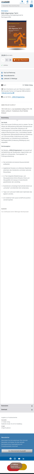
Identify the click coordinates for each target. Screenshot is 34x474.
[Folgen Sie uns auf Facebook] (11, 458)
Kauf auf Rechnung (9, 72)
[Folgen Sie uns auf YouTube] (19, 458)
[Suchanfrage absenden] (31, 5)
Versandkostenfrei (9, 75)
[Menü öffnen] (32, 1)
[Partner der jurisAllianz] (17, 467)
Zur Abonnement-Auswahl (17, 451)
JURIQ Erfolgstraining (18, 97)
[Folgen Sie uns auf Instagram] (15, 458)
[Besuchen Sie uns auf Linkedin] (23, 458)
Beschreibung (16, 118)
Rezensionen (16, 406)
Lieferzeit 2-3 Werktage (10, 78)
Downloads (16, 409)
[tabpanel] (17, 260)
